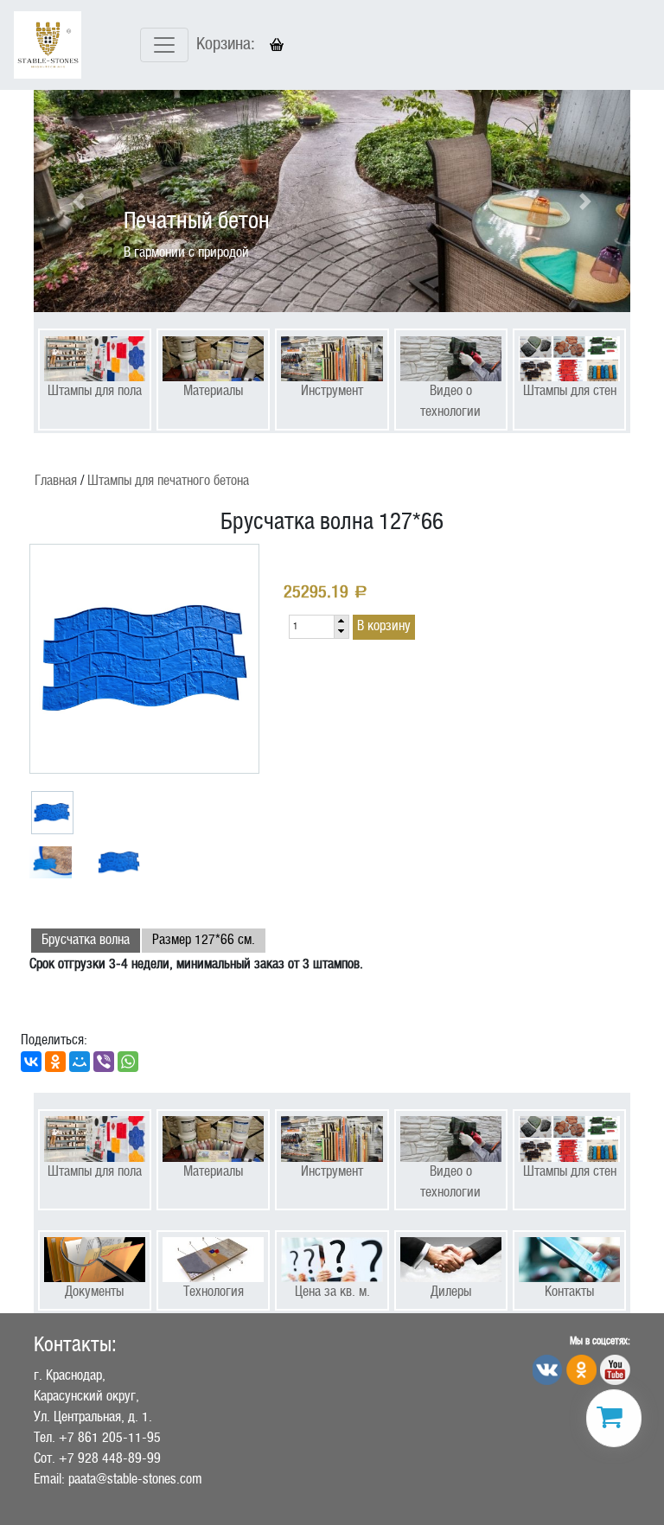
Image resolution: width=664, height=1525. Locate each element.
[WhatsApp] (128, 1061)
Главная (56, 481)
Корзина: (225, 45)
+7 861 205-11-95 (110, 1438)
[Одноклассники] (55, 1061)
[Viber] (103, 1061)
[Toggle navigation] (164, 45)
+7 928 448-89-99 (110, 1458)
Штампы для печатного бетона (168, 481)
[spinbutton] (311, 626)
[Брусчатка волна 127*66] (144, 659)
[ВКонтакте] (31, 1061)
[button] (79, 201)
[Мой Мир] (79, 1061)
